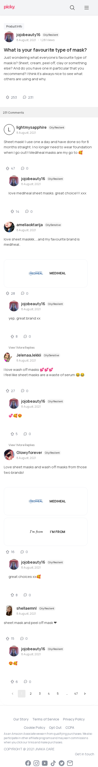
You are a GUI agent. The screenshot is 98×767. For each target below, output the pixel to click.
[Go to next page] (85, 694)
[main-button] (86, 7)
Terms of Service (45, 719)
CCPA (69, 727)
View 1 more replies (21, 348)
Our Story (21, 719)
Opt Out (55, 727)
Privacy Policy (74, 719)
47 (76, 694)
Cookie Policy (34, 727)
